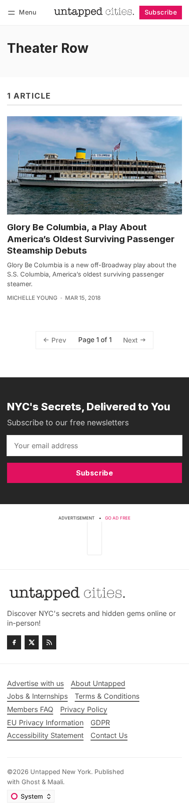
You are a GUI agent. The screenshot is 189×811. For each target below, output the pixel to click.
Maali (55, 781)
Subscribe (161, 12)
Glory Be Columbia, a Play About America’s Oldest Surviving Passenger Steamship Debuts (90, 238)
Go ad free (118, 518)
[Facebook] (14, 642)
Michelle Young (32, 298)
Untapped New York (60, 771)
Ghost (31, 781)
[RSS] (49, 642)
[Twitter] (32, 642)
